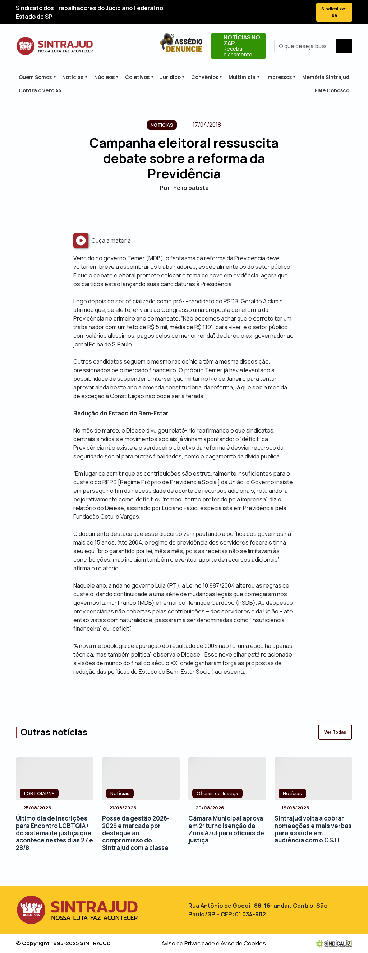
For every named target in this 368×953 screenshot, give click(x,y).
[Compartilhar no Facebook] (165, 212)
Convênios (204, 77)
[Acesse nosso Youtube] (291, 12)
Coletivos (137, 77)
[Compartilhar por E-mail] (190, 212)
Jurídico (170, 77)
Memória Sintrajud (325, 77)
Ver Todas (335, 732)
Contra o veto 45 (40, 90)
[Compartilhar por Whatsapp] (202, 212)
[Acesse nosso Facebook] (252, 12)
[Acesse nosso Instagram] (278, 12)
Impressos (279, 77)
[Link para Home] (54, 46)
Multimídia (242, 77)
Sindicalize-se (334, 12)
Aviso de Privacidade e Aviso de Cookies (213, 943)
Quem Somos (35, 77)
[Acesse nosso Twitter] (265, 12)
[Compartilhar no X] (177, 212)
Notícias (72, 77)
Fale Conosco (332, 90)
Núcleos (104, 77)
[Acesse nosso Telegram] (304, 12)
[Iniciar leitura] (80, 240)
